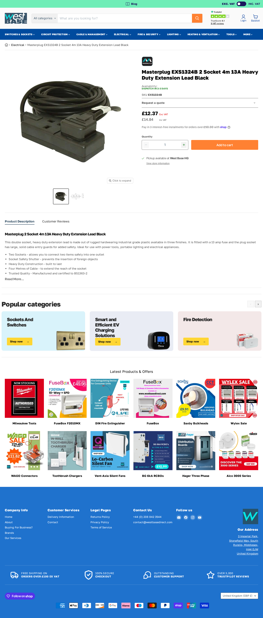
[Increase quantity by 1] (184, 145)
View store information (158, 163)
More (247, 34)
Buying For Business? (19, 527)
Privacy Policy (99, 522)
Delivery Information (61, 516)
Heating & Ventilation (203, 34)
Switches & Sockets (19, 34)
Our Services (13, 538)
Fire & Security (148, 34)
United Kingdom (237, 595)
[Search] (197, 18)
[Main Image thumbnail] (61, 196)
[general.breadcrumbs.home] (8, 44)
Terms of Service (101, 527)
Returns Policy (100, 516)
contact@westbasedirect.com (152, 522)
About (9, 522)
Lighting (173, 34)
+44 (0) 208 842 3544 (147, 516)
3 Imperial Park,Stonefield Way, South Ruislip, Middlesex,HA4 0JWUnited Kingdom (243, 545)
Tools (230, 34)
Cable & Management (91, 34)
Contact (53, 522)
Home (8, 516)
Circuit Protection (54, 34)
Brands (9, 532)
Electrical (122, 34)
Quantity (147, 136)
